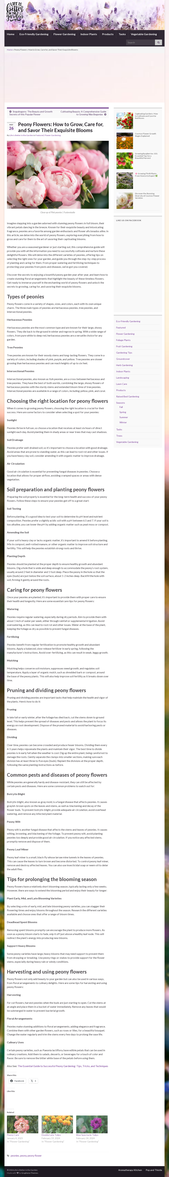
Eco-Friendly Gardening (33, 34)
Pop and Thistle (154, 1170)
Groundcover (123, 358)
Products (108, 34)
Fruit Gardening (124, 346)
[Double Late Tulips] (57, 1124)
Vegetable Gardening (144, 34)
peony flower (35, 1155)
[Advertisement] (84, 78)
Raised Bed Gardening (127, 396)
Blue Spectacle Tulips (87, 1134)
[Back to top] (161, 1169)
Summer (123, 417)
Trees (119, 435)
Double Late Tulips (51, 1134)
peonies (15, 1155)
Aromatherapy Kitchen (130, 1170)
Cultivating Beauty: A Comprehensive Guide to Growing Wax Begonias (83, 113)
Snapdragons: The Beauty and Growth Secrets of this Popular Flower (30, 113)
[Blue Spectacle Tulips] (92, 1124)
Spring (122, 412)
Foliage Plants (123, 340)
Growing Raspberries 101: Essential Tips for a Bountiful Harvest (146, 155)
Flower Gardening (64, 34)
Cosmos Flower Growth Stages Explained (145, 134)
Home (10, 34)
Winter (123, 422)
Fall (121, 407)
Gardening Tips (124, 352)
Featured (39, 135)
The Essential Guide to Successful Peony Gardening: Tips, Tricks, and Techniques (63, 1066)
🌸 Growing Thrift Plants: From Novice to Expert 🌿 (146, 174)
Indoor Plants (89, 34)
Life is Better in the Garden (21, 135)
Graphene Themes (29, 1173)
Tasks (122, 34)
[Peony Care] (22, 1124)
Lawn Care (121, 383)
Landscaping (122, 377)
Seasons (120, 402)
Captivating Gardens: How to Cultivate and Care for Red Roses (146, 115)
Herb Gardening (124, 365)
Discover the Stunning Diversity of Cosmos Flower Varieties (147, 195)
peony (23, 1155)
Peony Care (13, 1134)
